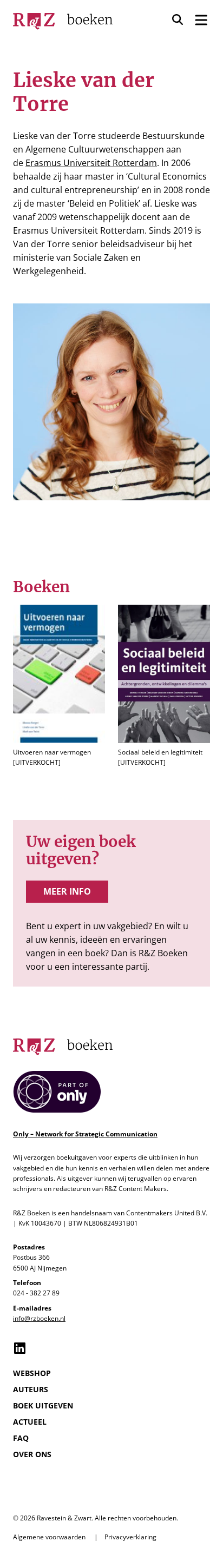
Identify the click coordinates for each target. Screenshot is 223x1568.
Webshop (32, 1373)
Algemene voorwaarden (49, 1536)
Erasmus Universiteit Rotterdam (91, 163)
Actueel (30, 1422)
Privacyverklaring (130, 1536)
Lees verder (59, 686)
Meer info (67, 891)
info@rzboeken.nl (39, 1318)
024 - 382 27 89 (36, 1293)
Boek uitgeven (43, 1405)
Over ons (32, 1454)
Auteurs (30, 1389)
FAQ (21, 1438)
